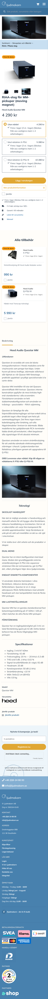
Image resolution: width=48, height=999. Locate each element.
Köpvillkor (6, 844)
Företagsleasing (8, 848)
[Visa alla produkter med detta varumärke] (24, 701)
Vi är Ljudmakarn (9, 865)
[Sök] (4, 11)
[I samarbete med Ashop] (10, 993)
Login (4, 861)
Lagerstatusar (8, 852)
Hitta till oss (7, 868)
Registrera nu (24, 747)
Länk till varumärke (15, 215)
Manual (10, 219)
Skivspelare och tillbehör (21, 43)
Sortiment (6, 43)
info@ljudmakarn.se (16, 785)
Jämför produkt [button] (11, 715)
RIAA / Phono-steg (9, 46)
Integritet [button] (6, 875)
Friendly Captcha (38, 758)
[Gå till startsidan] (11, 4)
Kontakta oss (7, 872)
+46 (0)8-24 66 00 (14, 780)
